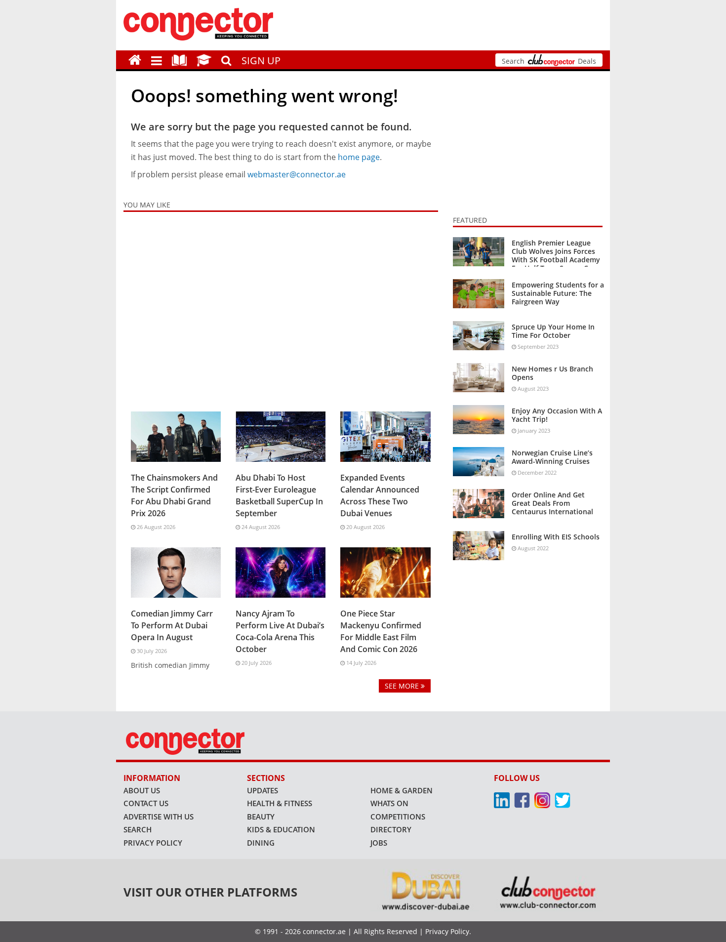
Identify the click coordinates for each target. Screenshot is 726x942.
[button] (156, 59)
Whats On (389, 803)
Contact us (145, 803)
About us (141, 790)
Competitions (397, 816)
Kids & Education (281, 829)
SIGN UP (261, 60)
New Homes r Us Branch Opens (552, 373)
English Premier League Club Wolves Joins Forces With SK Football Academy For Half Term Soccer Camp (557, 255)
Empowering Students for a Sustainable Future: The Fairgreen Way (558, 293)
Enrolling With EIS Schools (556, 536)
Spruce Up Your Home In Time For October (553, 331)
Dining (261, 843)
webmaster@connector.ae (296, 174)
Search (137, 829)
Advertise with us (158, 816)
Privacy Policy (152, 843)
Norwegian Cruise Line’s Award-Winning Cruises (552, 457)
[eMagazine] (179, 59)
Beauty (261, 816)
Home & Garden (401, 790)
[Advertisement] (281, 309)
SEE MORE (403, 686)
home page (359, 157)
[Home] (134, 59)
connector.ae (324, 931)
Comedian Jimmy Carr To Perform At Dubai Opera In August (172, 625)
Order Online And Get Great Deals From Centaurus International (552, 503)
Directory (390, 829)
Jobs (378, 843)
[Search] (226, 59)
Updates (262, 790)
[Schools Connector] (204, 59)
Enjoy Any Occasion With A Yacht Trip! (557, 415)
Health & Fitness (279, 803)
